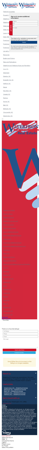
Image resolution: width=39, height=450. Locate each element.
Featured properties (9, 11)
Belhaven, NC (7, 109)
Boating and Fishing (9, 58)
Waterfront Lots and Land (10, 221)
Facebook (4, 406)
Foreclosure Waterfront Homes (12, 242)
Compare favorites (19, 352)
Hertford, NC (7, 83)
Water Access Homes (9, 228)
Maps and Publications (9, 62)
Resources (6, 55)
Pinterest (4, 408)
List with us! (6, 51)
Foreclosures (7, 40)
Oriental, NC (6, 94)
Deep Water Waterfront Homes (12, 235)
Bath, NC (5, 105)
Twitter (4, 405)
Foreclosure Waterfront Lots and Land (14, 246)
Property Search (8, 15)
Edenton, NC (7, 76)
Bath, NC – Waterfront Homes (13, 391)
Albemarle (6, 73)
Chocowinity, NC (8, 112)
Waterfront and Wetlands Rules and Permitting (16, 65)
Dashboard (5, 317)
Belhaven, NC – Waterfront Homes (15, 389)
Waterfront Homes (8, 19)
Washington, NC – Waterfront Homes (16, 388)
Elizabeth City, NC (8, 80)
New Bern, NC (7, 91)
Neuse (5, 87)
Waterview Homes (8, 26)
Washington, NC (8, 116)
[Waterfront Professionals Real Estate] (6, 434)
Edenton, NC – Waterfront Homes (14, 393)
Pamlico (5, 98)
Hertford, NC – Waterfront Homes (14, 394)
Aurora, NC (6, 101)
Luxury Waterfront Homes (10, 232)
